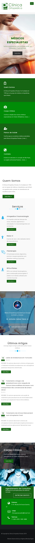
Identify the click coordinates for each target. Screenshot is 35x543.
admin (8, 360)
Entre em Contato (22, 495)
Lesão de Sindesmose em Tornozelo (19, 358)
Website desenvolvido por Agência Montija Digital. (20, 538)
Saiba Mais (17, 53)
